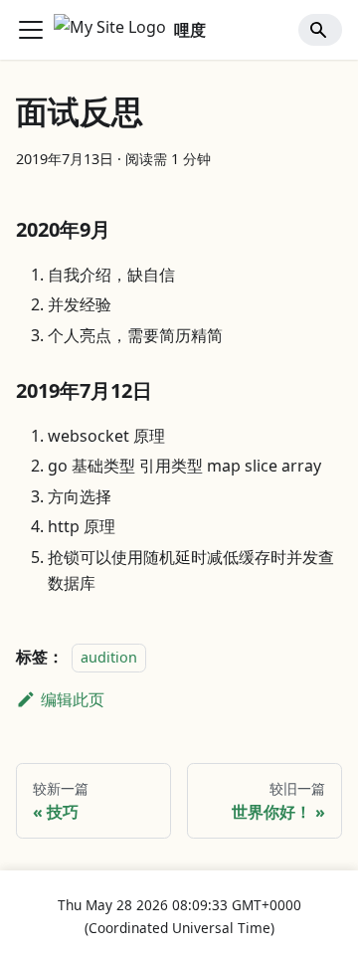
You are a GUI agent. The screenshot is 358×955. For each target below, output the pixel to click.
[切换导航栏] (31, 30)
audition (109, 657)
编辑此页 (72, 699)
